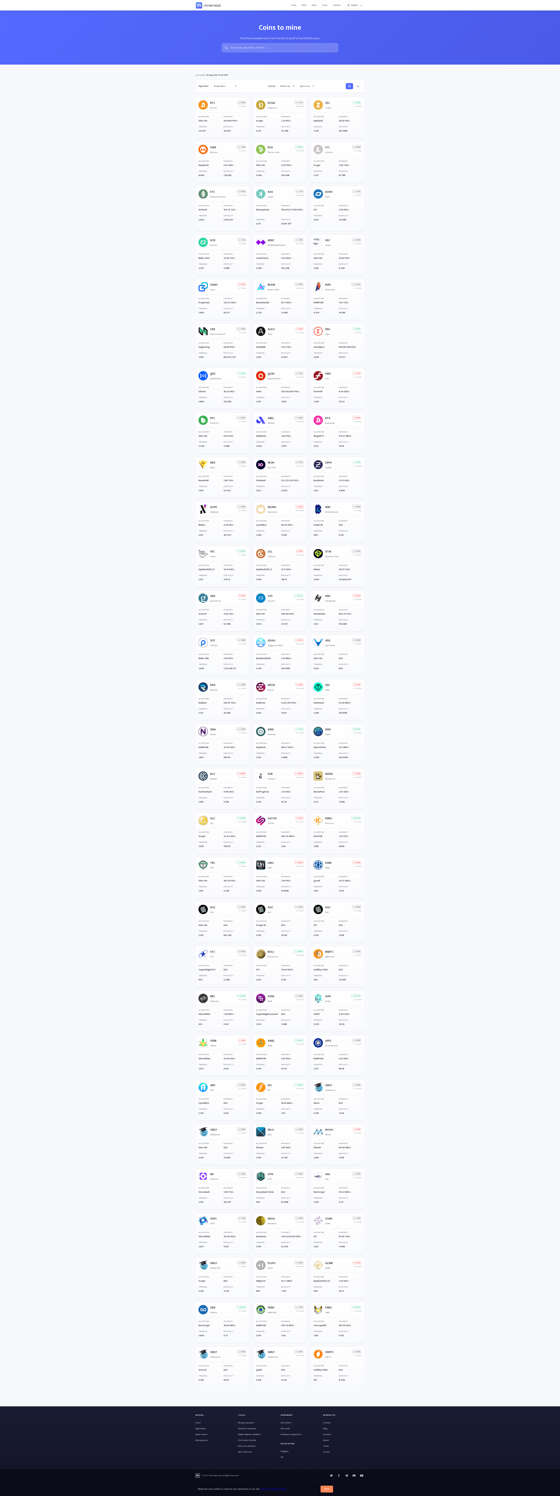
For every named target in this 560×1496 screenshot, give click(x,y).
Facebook (339, 1476)
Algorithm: (203, 86)
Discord (362, 1476)
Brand (326, 1440)
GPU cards (285, 1428)
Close (326, 1489)
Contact (337, 5)
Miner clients (201, 1434)
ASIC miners (286, 1423)
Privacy (326, 1452)
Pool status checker (247, 1440)
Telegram (346, 1476)
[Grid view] (349, 86)
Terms (326, 1446)
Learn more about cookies (273, 1489)
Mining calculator (246, 1423)
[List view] (358, 86)
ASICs (314, 5)
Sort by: (271, 86)
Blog (325, 1428)
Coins (293, 5)
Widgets (285, 1451)
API (282, 1457)
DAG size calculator (247, 1446)
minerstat (208, 5)
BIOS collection (245, 1452)
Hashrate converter (247, 1428)
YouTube (354, 1476)
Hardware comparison (291, 1434)
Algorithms (200, 1428)
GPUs (304, 5)
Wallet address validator (249, 1434)
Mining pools (201, 1440)
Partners (327, 1434)
